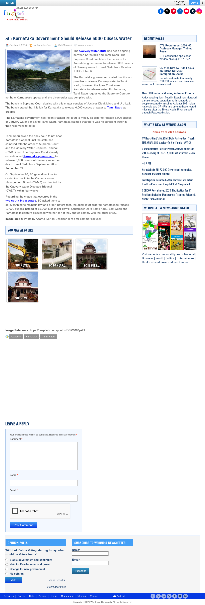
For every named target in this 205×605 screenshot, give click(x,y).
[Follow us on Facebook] (161, 11)
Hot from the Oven (42, 45)
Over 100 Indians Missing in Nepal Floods (168, 93)
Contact (94, 596)
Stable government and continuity (31, 559)
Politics (170, 258)
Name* (76, 549)
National (189, 254)
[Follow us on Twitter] (167, 11)
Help (31, 596)
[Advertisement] (98, 160)
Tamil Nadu (48, 336)
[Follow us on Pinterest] (173, 11)
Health (146, 262)
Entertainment (186, 258)
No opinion (17, 573)
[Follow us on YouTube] (186, 11)
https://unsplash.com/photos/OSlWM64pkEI (57, 330)
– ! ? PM (146, 163)
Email (14, 490)
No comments (84, 45)
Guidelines (67, 596)
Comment (16, 439)
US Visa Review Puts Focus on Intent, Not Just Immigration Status (177, 70)
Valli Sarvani (65, 45)
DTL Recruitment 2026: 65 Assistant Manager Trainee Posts (176, 48)
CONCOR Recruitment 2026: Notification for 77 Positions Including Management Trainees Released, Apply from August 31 (169, 194)
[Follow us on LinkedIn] (180, 11)
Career (21, 596)
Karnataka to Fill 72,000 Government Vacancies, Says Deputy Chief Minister (167, 171)
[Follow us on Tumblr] (193, 11)
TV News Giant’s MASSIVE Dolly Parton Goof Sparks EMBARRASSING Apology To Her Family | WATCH (169, 140)
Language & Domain (180, 3)
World (160, 258)
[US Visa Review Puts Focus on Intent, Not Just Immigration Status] (149, 73)
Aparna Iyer (43, 218)
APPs (194, 2)
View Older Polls (56, 586)
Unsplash (61, 218)
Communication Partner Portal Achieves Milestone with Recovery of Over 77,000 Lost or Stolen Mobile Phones (168, 152)
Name (14, 475)
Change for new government (27, 569)
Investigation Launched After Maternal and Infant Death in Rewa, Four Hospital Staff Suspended (167, 182)
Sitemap (81, 596)
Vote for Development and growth (30, 564)
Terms (53, 596)
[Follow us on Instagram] (199, 11)
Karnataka (31, 336)
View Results (57, 580)
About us (9, 596)
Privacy (42, 596)
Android (120, 596)
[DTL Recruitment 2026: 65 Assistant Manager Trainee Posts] (149, 51)
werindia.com (157, 254)
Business (148, 258)
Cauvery (16, 336)
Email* (76, 559)
